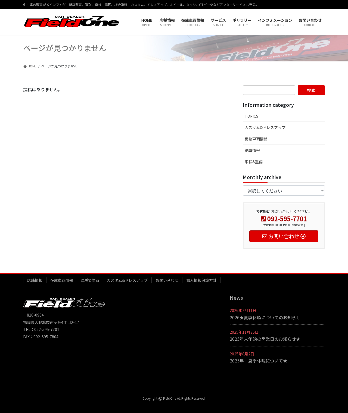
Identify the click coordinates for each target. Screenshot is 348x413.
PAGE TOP (335, 395)
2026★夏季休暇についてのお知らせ (265, 317)
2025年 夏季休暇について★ (258, 360)
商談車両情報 (256, 139)
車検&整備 (254, 161)
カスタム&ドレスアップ (265, 127)
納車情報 (252, 150)
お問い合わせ (167, 280)
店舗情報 (34, 280)
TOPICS (251, 116)
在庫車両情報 (61, 280)
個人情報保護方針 (201, 280)
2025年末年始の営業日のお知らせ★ (265, 339)
